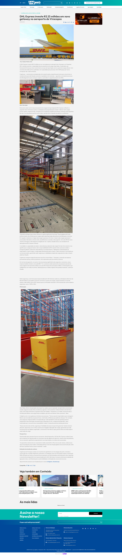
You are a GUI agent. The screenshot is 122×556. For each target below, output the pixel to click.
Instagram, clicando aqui (53, 461)
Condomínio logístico (59, 7)
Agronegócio (90, 7)
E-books (34, 532)
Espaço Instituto (36, 528)
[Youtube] (77, 3)
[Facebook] (69, 3)
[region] (16, 546)
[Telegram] (79, 3)
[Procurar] (61, 3)
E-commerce (40, 7)
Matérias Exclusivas (37, 536)
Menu (24, 2)
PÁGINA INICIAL (23, 528)
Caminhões (99, 7)
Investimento (70, 7)
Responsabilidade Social (56, 488)
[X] (72, 3)
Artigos (22, 538)
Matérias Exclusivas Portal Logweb (30, 13)
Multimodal (49, 7)
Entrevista (22, 534)
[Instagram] (67, 3)
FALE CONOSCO (35, 538)
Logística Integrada (27, 488)
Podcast (22, 532)
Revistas (22, 530)
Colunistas (35, 530)
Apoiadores (35, 534)
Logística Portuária (80, 7)
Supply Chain (23, 7)
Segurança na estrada (83, 488)
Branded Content (24, 536)
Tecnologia (32, 7)
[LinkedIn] (74, 3)
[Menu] (21, 3)
